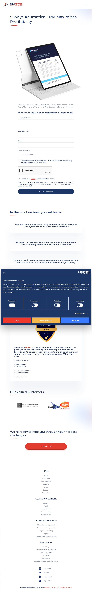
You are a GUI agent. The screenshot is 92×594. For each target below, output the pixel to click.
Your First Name (24, 118)
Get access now (46, 191)
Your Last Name (24, 131)
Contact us (46, 493)
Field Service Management (46, 536)
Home (46, 475)
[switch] (35, 305)
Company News (46, 552)
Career (46, 487)
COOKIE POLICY (65, 587)
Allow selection (46, 320)
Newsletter (46, 558)
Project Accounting (46, 531)
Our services (46, 481)
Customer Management (46, 528)
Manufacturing (46, 512)
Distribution (46, 509)
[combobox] (22, 154)
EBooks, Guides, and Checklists (46, 561)
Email (20, 141)
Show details (80, 313)
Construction (46, 515)
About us (46, 484)
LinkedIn (47, 569)
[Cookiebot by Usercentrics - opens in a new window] (79, 272)
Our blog (46, 547)
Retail (46, 506)
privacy (33, 179)
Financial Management (46, 525)
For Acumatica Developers (46, 550)
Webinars (46, 555)
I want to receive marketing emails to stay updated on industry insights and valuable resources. (46, 162)
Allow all (75, 320)
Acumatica (46, 478)
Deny (17, 320)
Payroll (46, 534)
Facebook (47, 577)
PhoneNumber (24, 151)
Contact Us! (46, 446)
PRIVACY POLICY (51, 587)
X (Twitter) (47, 581)
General (46, 503)
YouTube (46, 573)
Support (46, 490)
